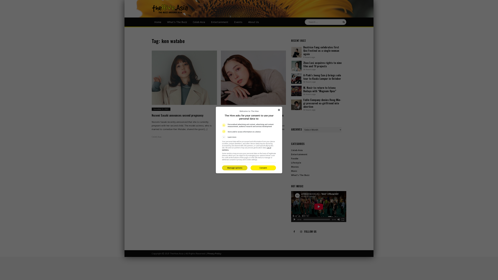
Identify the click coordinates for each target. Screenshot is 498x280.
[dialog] (249, 140)
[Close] (279, 110)
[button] (249, 137)
